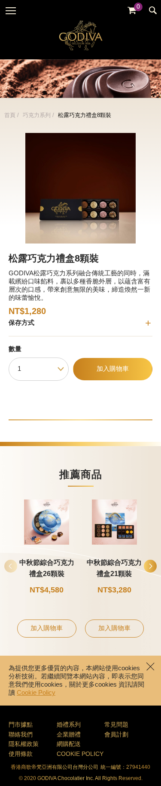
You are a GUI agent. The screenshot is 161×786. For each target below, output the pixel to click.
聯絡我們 (21, 735)
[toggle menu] (10, 10)
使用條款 (21, 754)
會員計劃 (116, 735)
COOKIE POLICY (80, 754)
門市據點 (21, 725)
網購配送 (69, 744)
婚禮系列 (69, 725)
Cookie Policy (36, 693)
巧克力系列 (37, 115)
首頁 (9, 115)
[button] (150, 566)
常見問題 (116, 725)
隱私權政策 (24, 744)
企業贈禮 (69, 735)
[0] (132, 10)
